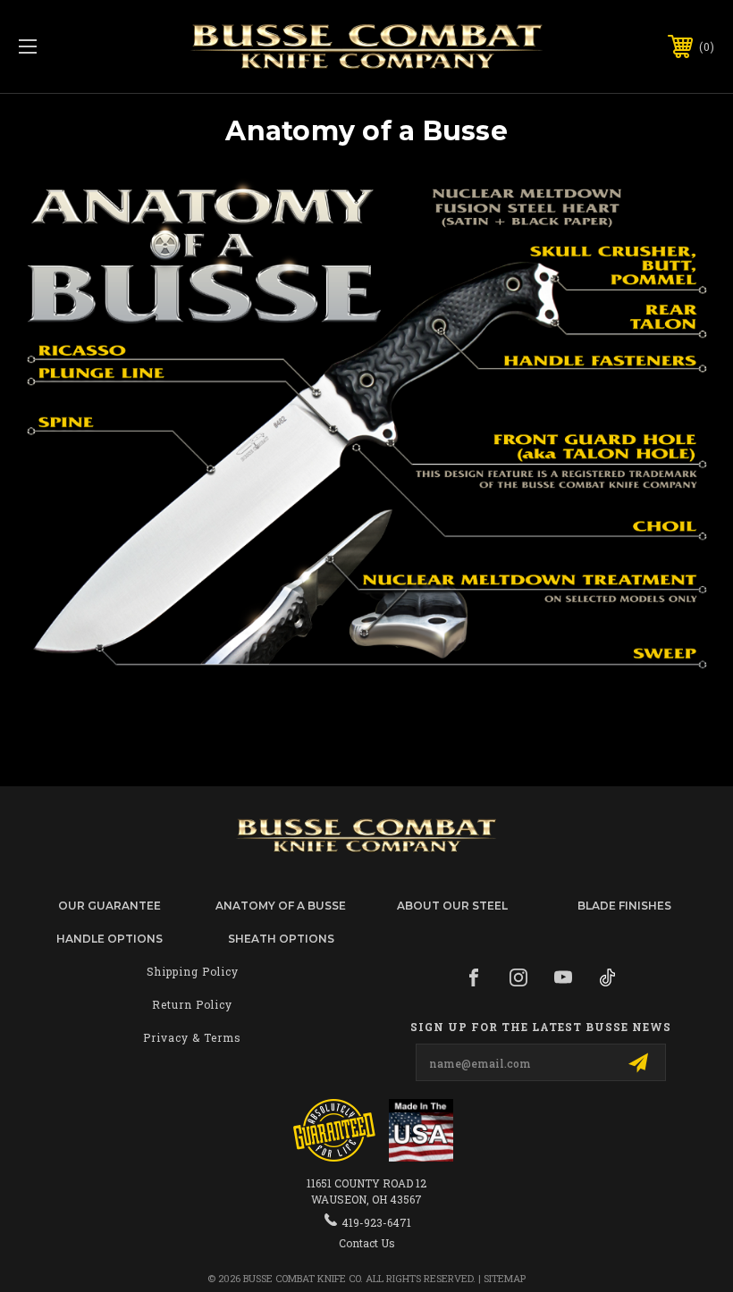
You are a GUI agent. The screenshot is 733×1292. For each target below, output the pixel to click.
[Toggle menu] (88, 46)
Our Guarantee (109, 905)
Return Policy (192, 1004)
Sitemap (505, 1278)
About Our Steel (452, 905)
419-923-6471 (376, 1222)
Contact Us (367, 1243)
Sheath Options (281, 938)
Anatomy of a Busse (280, 905)
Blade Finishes (624, 905)
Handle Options (109, 938)
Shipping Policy (193, 971)
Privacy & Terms (192, 1037)
